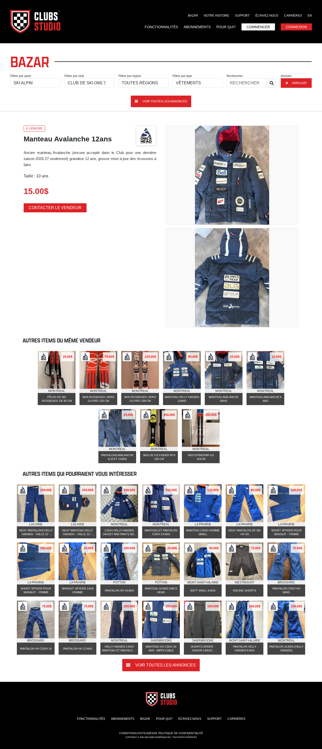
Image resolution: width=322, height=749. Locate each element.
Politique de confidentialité (180, 733)
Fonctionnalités (161, 27)
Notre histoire (216, 15)
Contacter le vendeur (55, 208)
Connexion (296, 27)
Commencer (258, 27)
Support (242, 15)
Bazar (193, 15)
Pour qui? (226, 27)
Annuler (286, 76)
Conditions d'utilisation (138, 733)
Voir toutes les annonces (164, 101)
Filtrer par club (74, 76)
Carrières (293, 15)
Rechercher (235, 76)
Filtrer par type (182, 76)
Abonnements (197, 27)
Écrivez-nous (266, 15)
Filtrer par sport (20, 76)
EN (310, 15)
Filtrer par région (129, 76)
